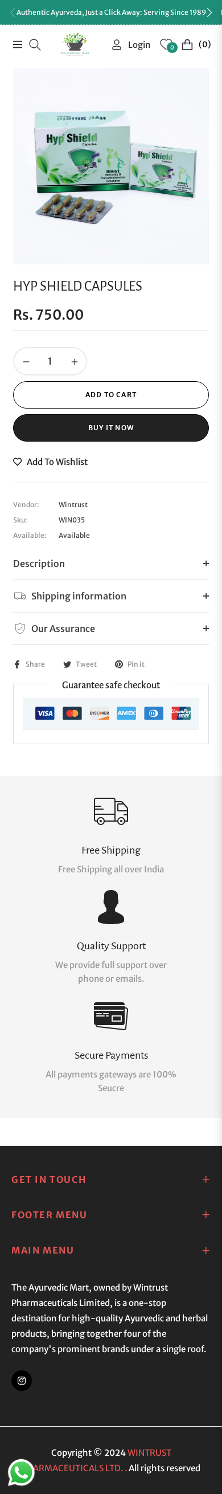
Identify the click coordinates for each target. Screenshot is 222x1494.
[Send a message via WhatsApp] (21, 1472)
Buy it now (111, 427)
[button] (209, 12)
